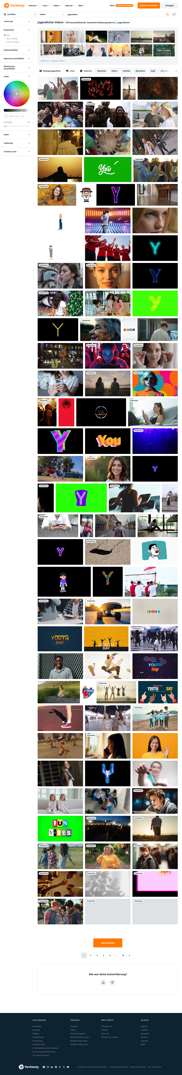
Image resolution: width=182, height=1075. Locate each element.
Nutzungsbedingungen (119, 1067)
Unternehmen (38, 1037)
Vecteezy (36, 1030)
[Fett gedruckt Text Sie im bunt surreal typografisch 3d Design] (107, 441)
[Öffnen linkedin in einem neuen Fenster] (52, 1067)
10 (123, 955)
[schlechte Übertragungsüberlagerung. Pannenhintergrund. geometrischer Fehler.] (155, 884)
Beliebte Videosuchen (79, 1044)
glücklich (164, 71)
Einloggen (169, 5)
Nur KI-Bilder (12, 38)
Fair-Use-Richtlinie (154, 1067)
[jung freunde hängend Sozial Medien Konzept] (60, 611)
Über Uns (105, 1033)
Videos (56, 5)
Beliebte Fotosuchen (78, 1041)
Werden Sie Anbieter (110, 1037)
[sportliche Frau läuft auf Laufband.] (134, 498)
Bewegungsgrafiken (52, 71)
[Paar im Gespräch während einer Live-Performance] (155, 441)
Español (144, 1030)
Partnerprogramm (78, 1033)
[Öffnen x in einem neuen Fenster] (64, 1067)
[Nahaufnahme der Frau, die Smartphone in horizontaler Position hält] (58, 525)
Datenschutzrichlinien (138, 1067)
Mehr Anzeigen (163, 50)
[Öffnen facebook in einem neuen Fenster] (44, 1067)
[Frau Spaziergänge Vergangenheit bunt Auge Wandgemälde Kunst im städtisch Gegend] (60, 303)
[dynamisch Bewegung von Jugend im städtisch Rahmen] (60, 746)
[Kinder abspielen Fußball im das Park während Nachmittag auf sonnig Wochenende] (46, 498)
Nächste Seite (108, 943)
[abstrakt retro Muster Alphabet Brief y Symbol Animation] (60, 441)
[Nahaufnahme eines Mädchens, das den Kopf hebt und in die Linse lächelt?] (158, 88)
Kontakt (104, 1030)
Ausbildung (37, 1041)
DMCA (73, 1030)
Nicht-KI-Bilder (13, 42)
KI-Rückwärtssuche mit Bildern (45, 1048)
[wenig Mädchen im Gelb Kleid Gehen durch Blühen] (59, 692)
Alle (8, 35)
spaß (153, 71)
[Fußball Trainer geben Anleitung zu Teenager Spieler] (155, 169)
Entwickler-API (39, 1044)
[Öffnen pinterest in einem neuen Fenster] (56, 1067)
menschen (101, 71)
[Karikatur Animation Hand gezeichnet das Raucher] (155, 552)
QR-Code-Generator (41, 1055)
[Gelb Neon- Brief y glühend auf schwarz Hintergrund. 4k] (58, 329)
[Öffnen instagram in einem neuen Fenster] (48, 1067)
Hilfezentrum (106, 1026)
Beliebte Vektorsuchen (79, 1037)
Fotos (45, 5)
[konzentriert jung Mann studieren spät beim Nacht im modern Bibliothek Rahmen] (155, 801)
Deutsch (144, 1037)
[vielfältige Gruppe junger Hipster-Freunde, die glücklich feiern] (107, 114)
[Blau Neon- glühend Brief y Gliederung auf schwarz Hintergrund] (155, 276)
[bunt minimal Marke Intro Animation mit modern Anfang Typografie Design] (129, 329)
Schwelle (8, 122)
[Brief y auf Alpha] (155, 469)
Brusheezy (37, 1026)
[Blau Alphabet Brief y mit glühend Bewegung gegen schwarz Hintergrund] (107, 773)
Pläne (112, 5)
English (144, 1026)
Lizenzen (74, 1026)
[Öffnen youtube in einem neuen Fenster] (68, 1067)
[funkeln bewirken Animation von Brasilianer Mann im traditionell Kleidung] (86, 195)
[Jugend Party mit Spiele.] (86, 525)
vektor (114, 71)
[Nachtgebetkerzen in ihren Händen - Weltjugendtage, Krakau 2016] (107, 828)
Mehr (80, 5)
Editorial (68, 5)
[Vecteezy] (14, 5)
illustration (140, 71)
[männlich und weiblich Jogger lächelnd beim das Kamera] (155, 911)
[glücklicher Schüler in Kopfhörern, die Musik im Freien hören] (107, 856)
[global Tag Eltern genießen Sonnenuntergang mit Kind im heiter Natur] (107, 383)
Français (144, 1041)
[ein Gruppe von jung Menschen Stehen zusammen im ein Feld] (60, 114)
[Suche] (167, 14)
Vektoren (33, 5)
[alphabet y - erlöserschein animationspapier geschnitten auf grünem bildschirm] (81, 498)
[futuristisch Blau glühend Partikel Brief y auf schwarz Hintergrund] (155, 248)
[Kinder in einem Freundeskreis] (107, 142)
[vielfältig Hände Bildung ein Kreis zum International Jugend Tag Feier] (107, 666)
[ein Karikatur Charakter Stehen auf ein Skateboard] (60, 248)
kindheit (126, 71)
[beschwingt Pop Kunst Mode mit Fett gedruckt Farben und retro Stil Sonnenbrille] (155, 383)
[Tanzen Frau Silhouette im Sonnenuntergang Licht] (60, 169)
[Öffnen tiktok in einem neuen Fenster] (60, 1067)
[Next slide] (174, 71)
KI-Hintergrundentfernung (44, 1051)
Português (145, 1033)
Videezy (36, 1033)
